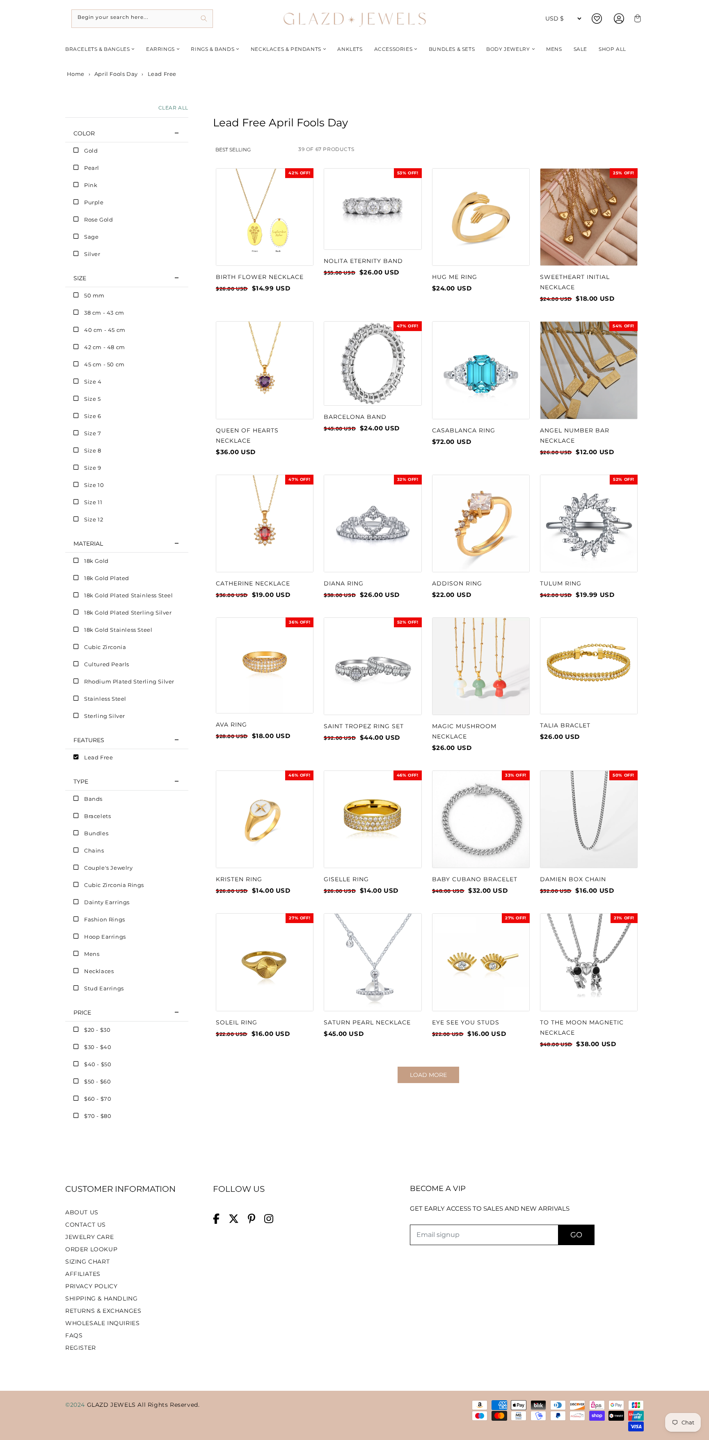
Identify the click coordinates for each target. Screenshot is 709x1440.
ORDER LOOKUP (91, 1249)
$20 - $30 (97, 1029)
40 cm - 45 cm (105, 330)
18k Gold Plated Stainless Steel (128, 595)
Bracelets (97, 816)
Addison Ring (457, 583)
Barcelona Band (355, 417)
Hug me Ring (454, 277)
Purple (94, 202)
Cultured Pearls (106, 664)
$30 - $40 (97, 1047)
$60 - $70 (97, 1098)
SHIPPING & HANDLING (101, 1298)
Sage (91, 236)
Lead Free (98, 757)
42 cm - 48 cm (104, 347)
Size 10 (94, 485)
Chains (94, 850)
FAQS (73, 1335)
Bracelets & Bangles (97, 49)
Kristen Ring (239, 879)
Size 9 (92, 467)
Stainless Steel (105, 698)
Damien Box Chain (573, 879)
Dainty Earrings (107, 902)
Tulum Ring (560, 583)
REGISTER (80, 1347)
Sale (580, 49)
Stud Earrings (104, 988)
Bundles (96, 833)
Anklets (349, 49)
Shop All (612, 49)
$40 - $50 (97, 1064)
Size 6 (92, 416)
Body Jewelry (508, 49)
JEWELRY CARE (89, 1237)
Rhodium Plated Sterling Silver (129, 681)
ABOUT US (81, 1212)
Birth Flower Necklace (260, 277)
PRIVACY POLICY (91, 1286)
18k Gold (96, 561)
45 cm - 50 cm (104, 364)
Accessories (393, 49)
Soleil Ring (236, 1022)
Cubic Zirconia (105, 647)
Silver (92, 254)
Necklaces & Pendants (286, 49)
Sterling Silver (104, 716)
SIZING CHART (87, 1261)
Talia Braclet (565, 725)
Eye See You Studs (465, 1022)
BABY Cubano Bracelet (474, 879)
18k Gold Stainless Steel (118, 629)
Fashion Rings (104, 919)
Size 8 (92, 450)
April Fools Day (116, 74)
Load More (428, 1075)
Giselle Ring (346, 879)
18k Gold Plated (106, 578)
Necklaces (99, 971)
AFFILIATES (83, 1274)
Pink (90, 185)
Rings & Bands (212, 49)
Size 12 (93, 519)
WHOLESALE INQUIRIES (102, 1323)
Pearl (91, 168)
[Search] (203, 18)
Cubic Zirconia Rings (114, 885)
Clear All (173, 108)
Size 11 (93, 502)
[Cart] (636, 18)
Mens (554, 49)
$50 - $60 (97, 1081)
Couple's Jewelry (108, 867)
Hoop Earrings (105, 936)
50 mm (94, 295)
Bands (93, 798)
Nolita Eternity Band (363, 261)
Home (75, 74)
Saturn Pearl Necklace (367, 1022)
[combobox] (142, 18)
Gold (91, 150)
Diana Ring (344, 583)
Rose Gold (98, 219)
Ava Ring (231, 724)
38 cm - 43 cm (104, 312)
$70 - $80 (97, 1116)
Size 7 (92, 433)
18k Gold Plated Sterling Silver (128, 612)
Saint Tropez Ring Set (364, 726)
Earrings (160, 49)
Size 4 (93, 381)
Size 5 (92, 398)
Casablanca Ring (463, 430)
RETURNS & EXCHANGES (103, 1310)
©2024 (76, 1404)
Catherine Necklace (253, 583)
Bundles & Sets (452, 49)
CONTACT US (85, 1224)
